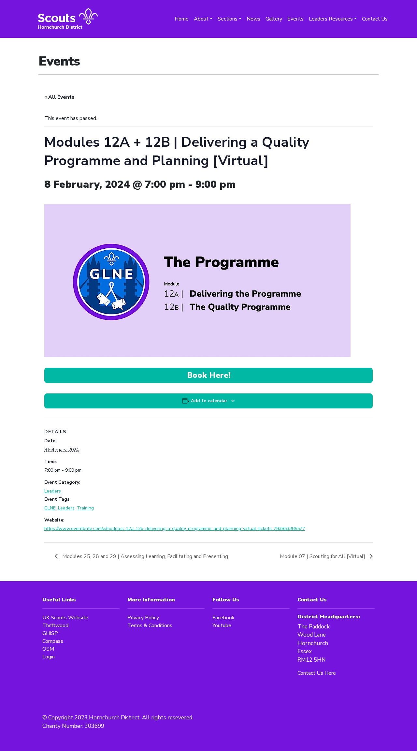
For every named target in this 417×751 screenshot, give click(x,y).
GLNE (50, 508)
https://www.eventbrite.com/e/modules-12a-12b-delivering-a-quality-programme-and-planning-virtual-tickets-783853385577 (174, 528)
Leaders (52, 491)
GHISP (50, 633)
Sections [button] (227, 18)
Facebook (223, 617)
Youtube (221, 625)
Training (85, 508)
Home (182, 18)
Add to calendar (209, 401)
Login (48, 656)
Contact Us (375, 18)
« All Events (59, 97)
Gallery (274, 18)
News (253, 18)
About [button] (201, 18)
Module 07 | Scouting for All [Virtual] (323, 556)
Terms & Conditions (149, 625)
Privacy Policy (143, 617)
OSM (48, 649)
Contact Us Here (316, 673)
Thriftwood (55, 625)
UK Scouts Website (65, 617)
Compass (52, 641)
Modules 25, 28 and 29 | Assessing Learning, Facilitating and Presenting (144, 556)
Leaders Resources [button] (331, 18)
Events (295, 18)
